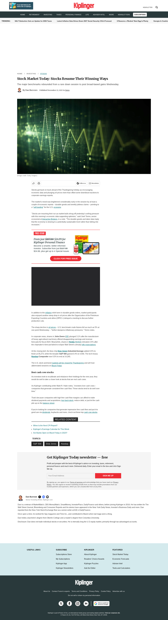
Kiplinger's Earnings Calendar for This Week (51, 429)
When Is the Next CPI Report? (45, 426)
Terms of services (76, 482)
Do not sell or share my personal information (84, 598)
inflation (48, 313)
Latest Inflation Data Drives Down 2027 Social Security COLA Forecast (84, 21)
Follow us (82, 183)
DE (67, 336)
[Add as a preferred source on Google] (100, 605)
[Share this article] (33, 183)
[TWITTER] (40, 496)
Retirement (34, 15)
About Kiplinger (90, 557)
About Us (46, 593)
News (67, 90)
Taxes (58, 15)
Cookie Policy (106, 593)
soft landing (38, 207)
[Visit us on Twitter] (61, 605)
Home (19, 74)
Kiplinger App (61, 566)
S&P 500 (37, 444)
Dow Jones (62, 351)
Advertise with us (118, 593)
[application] (65, 286)
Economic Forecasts (120, 561)
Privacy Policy (94, 593)
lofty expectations (89, 345)
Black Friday (57, 366)
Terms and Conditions (79, 593)
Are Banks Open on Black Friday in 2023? (50, 433)
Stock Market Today (120, 557)
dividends (46, 412)
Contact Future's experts (61, 593)
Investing (48, 15)
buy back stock (67, 400)
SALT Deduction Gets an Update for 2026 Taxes (33, 21)
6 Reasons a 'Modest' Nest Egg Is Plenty (132, 21)
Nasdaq (34, 357)
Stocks (43, 74)
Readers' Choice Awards (94, 561)
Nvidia (72, 342)
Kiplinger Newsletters (64, 570)
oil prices (52, 327)
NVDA (78, 342)
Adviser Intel (99, 15)
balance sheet (48, 403)
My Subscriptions (63, 561)
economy (57, 207)
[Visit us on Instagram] (77, 605)
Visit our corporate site (112, 615)
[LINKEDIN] (44, 496)
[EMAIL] (48, 496)
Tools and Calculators (121, 570)
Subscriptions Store (64, 557)
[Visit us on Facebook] (69, 605)
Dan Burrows (31, 90)
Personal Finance (73, 15)
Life (87, 15)
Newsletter (95, 183)
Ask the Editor (89, 570)
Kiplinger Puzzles (91, 566)
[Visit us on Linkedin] (86, 605)
